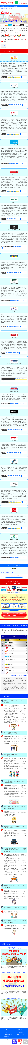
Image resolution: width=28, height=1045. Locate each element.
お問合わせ (6, 1036)
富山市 (2, 572)
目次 (2, 45)
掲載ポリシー (20, 1034)
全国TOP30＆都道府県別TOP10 (19, 675)
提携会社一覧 (19, 592)
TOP (7, 1029)
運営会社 (20, 1029)
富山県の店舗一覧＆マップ (11, 77)
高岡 (7, 572)
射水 (11, 572)
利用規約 (20, 1032)
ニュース (7, 1032)
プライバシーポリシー (6, 1034)
